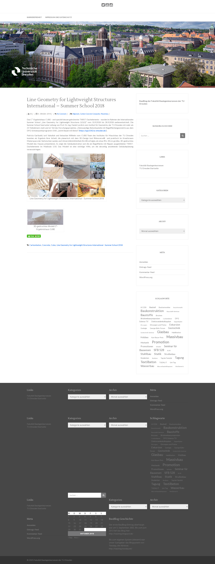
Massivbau (104, 114)
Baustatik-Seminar (173, 311)
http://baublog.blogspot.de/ (121, 533)
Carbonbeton (35, 245)
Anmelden (143, 262)
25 (85, 526)
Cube (53, 245)
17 (80, 523)
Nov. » (76, 537)
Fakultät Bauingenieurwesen (151, 165)
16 (75, 523)
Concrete (46, 245)
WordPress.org (145, 277)
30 (75, 529)
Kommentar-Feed (146, 272)
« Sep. (70, 537)
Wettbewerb (179, 366)
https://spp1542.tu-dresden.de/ (92, 130)
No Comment (61, 114)
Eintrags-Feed (145, 267)
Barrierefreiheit (34, 17)
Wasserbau (147, 366)
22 (69, 526)
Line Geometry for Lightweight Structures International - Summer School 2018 (90, 245)
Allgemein (75, 114)
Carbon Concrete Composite (90, 114)
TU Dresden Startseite (149, 168)
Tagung (179, 357)
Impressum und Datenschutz (58, 17)
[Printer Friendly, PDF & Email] (34, 236)
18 (85, 523)
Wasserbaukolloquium (164, 366)
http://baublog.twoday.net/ (120, 548)
